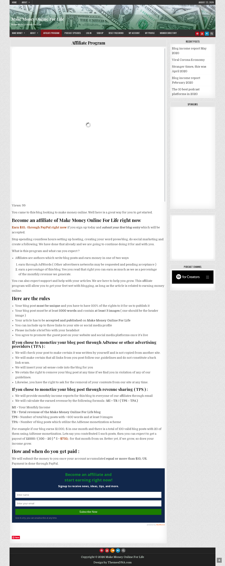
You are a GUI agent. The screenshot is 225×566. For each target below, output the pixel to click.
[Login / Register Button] (118, 550)
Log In (88, 33)
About (24, 2)
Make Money (17, 33)
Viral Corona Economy (188, 60)
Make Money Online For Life (112, 14)
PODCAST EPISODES (73, 33)
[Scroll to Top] (219, 560)
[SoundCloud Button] (112, 550)
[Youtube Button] (202, 34)
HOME (14, 2)
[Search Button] (212, 34)
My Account (134, 33)
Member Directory (168, 33)
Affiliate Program (51, 33)
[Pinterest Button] (197, 34)
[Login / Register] (207, 34)
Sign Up (100, 33)
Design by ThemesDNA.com (113, 562)
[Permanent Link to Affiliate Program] (88, 125)
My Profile (150, 33)
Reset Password (116, 33)
